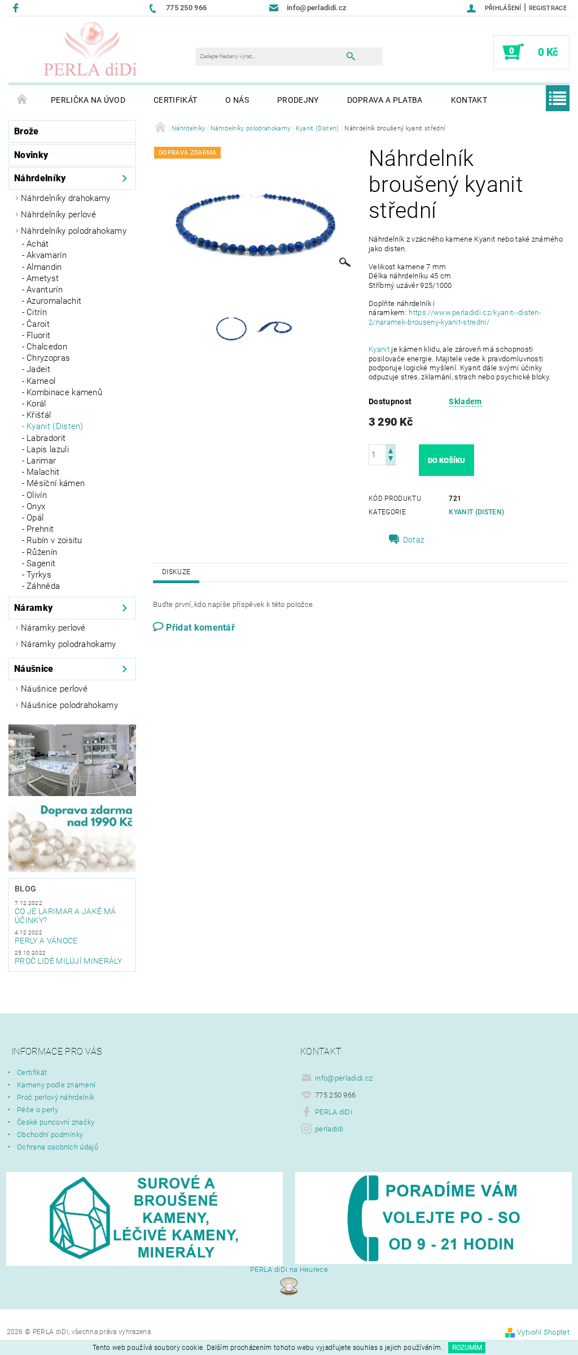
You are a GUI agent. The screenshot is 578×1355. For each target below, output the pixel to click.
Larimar (41, 461)
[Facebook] (17, 7)
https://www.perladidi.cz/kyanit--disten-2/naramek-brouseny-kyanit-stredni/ (455, 317)
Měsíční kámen (56, 483)
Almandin (44, 267)
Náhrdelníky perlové (58, 214)
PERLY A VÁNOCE (46, 940)
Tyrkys (39, 575)
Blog (25, 888)
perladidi (329, 1129)
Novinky (31, 155)
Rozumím (467, 1348)
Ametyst (43, 278)
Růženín (42, 552)
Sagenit (41, 563)
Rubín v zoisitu (54, 540)
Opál (35, 518)
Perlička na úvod (88, 99)
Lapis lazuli (48, 449)
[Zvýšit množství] (391, 449)
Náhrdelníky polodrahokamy (73, 231)
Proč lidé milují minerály (68, 960)
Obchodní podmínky (50, 1134)
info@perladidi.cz (344, 1078)
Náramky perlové (53, 628)
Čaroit (38, 324)
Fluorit (38, 335)
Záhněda (43, 586)
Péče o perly (37, 1109)
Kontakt (469, 99)
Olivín (37, 495)
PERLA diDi (333, 1112)
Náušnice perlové (54, 689)
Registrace (548, 8)
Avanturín (45, 290)
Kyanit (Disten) (55, 426)
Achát (38, 244)
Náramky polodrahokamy (68, 644)
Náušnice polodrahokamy (69, 705)
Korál (36, 404)
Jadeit (38, 369)
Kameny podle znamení (56, 1085)
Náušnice (34, 668)
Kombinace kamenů (64, 392)
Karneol (41, 381)
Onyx (36, 506)
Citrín (37, 312)
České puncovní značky (56, 1122)
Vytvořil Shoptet (543, 1332)
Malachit (43, 472)
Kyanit (380, 349)
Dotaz (414, 539)
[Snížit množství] (391, 459)
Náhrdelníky (40, 178)
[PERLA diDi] (91, 49)
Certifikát (175, 99)
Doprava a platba (385, 99)
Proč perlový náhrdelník (55, 1097)
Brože (26, 131)
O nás (237, 99)
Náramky (33, 607)
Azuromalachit (54, 301)
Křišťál (39, 415)
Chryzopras (48, 358)
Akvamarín (47, 255)
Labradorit (46, 438)
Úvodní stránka (22, 100)
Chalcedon (47, 347)
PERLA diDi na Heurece (289, 1269)
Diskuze (176, 572)
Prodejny (298, 99)
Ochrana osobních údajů (57, 1147)
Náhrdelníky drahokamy (66, 198)
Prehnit (40, 529)
